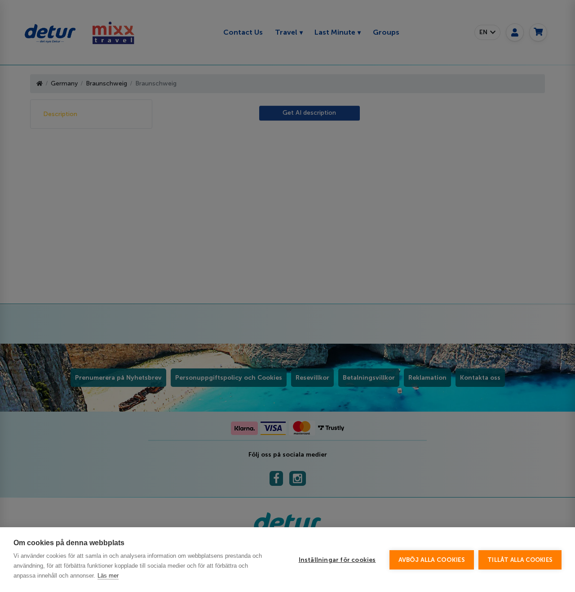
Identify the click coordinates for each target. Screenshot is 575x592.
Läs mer (108, 575)
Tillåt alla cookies (520, 559)
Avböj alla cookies (431, 560)
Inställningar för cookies (337, 560)
